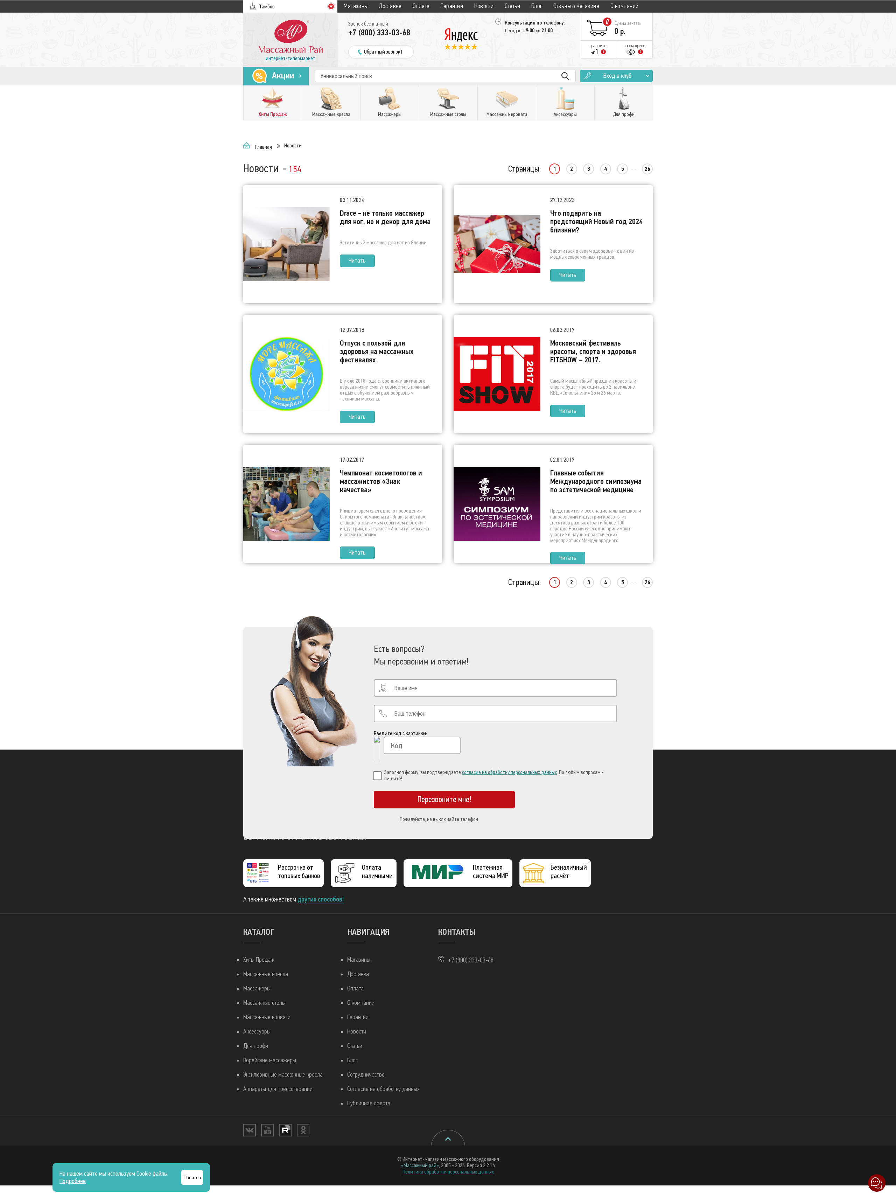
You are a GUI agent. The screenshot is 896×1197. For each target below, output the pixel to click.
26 (647, 169)
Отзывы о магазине (576, 6)
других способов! (321, 899)
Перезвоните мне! (444, 799)
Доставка (390, 6)
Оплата (421, 6)
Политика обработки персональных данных (448, 1172)
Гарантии (452, 6)
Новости (484, 6)
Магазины (356, 6)
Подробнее (72, 1181)
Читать (357, 260)
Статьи (512, 6)
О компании (624, 6)
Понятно (192, 1177)
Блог (536, 6)
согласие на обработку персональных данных (509, 772)
